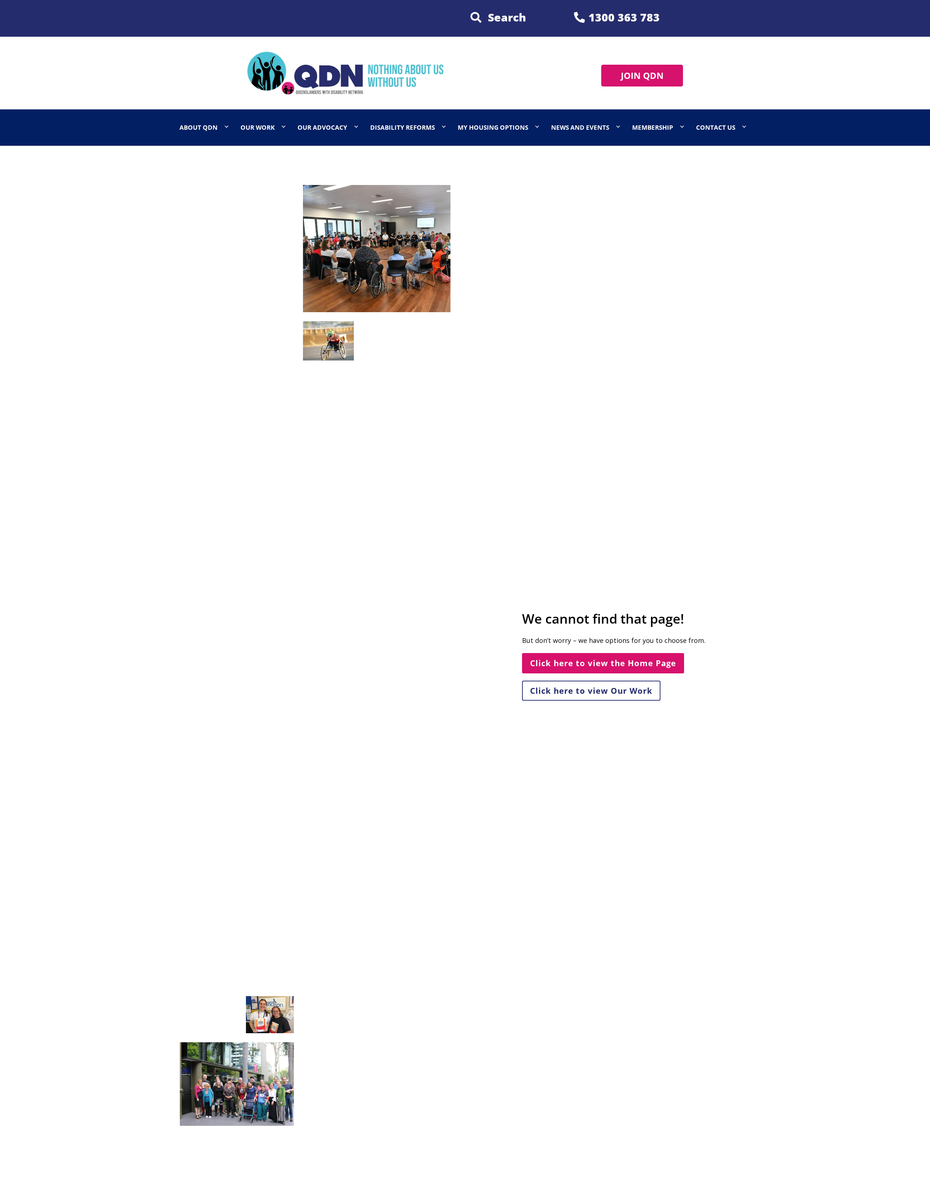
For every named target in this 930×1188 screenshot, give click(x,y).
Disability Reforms (402, 127)
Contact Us (715, 127)
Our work (257, 127)
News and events (580, 127)
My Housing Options (493, 127)
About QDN (198, 127)
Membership (652, 127)
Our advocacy (322, 127)
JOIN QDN (642, 75)
